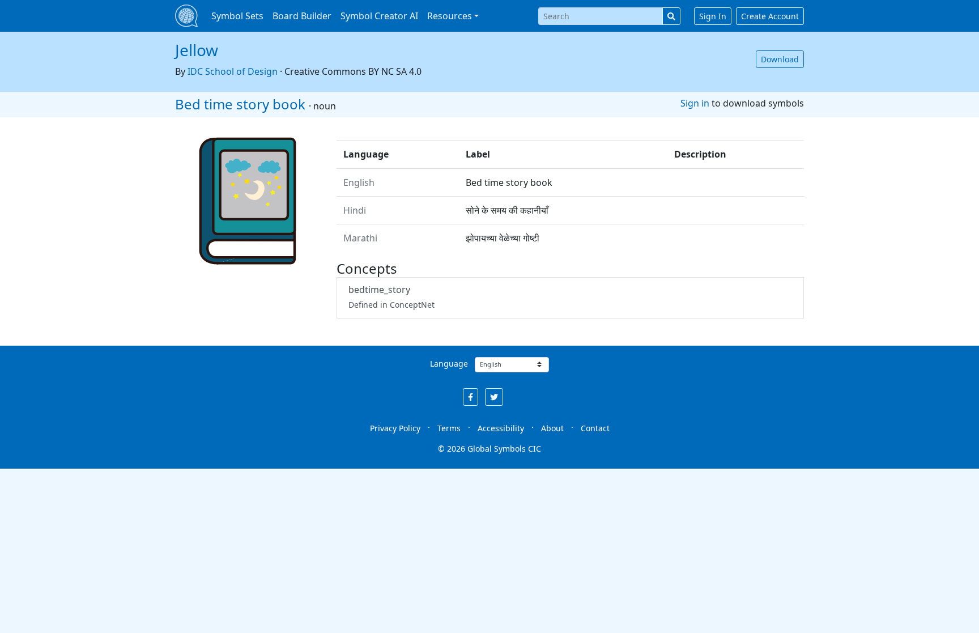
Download (780, 59)
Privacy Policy (395, 428)
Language (449, 363)
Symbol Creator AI (379, 16)
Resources (449, 16)
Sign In (712, 16)
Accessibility (501, 428)
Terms (449, 428)
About (552, 428)
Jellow (196, 50)
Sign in (694, 103)
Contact (595, 428)
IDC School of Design (233, 71)
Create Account (770, 16)
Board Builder (302, 16)
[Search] (671, 16)
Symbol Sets (237, 16)
